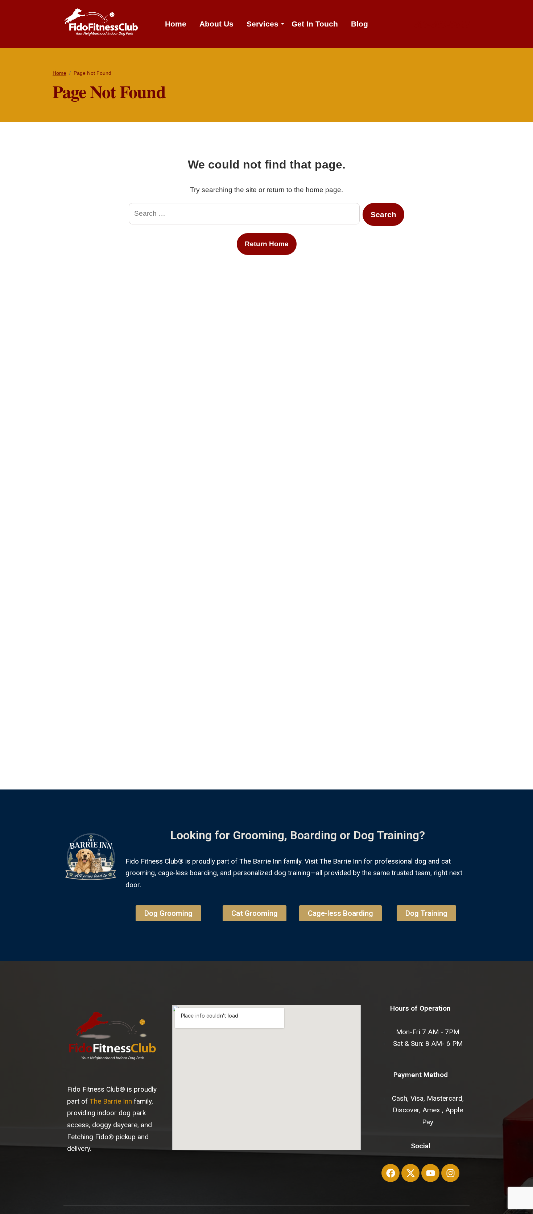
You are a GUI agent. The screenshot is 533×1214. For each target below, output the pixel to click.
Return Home (267, 244)
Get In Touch (315, 24)
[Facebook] (390, 1173)
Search (383, 214)
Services (262, 24)
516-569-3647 (442, 23)
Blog (359, 24)
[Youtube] (430, 1173)
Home (175, 24)
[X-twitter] (410, 1173)
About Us (216, 24)
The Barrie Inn (111, 1101)
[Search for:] (244, 214)
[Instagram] (450, 1173)
